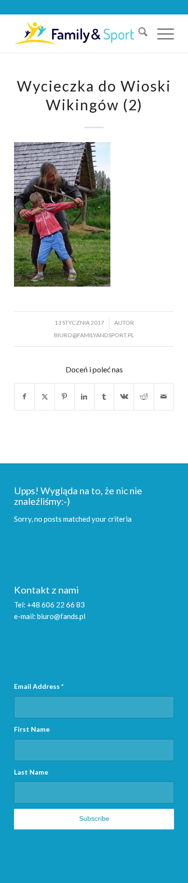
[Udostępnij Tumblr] (104, 396)
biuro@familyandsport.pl (94, 335)
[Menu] (161, 33)
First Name (32, 729)
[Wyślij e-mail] (164, 396)
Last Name (31, 772)
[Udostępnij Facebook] (24, 396)
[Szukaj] (138, 33)
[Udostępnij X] (44, 396)
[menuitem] (138, 33)
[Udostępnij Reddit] (143, 396)
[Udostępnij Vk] (124, 396)
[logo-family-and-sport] (78, 33)
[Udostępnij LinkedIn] (84, 396)
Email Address (39, 686)
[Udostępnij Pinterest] (64, 396)
